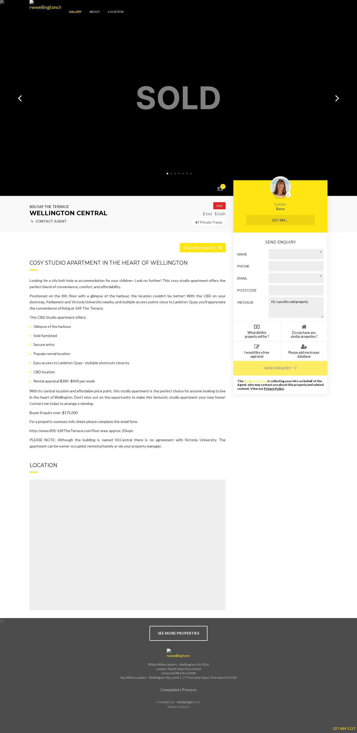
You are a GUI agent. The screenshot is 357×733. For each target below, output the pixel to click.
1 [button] (167, 173)
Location (116, 11)
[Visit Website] (43, 15)
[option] (178, 98)
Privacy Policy (274, 389)
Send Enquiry (278, 368)
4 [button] (179, 173)
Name (242, 254)
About (94, 11)
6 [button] (187, 173)
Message (245, 302)
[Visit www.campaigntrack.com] (187, 702)
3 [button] (175, 173)
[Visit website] (178, 654)
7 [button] (191, 173)
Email (242, 278)
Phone (243, 266)
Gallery (75, 11)
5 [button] (183, 173)
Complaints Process (178, 690)
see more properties (178, 633)
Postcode (246, 290)
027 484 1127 (344, 728)
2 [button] (171, 173)
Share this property (200, 247)
